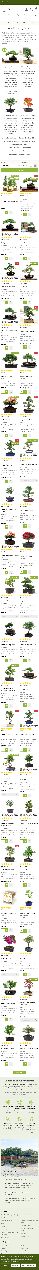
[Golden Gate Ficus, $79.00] (10, 762)
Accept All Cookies (28, 1265)
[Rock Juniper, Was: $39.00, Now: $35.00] (29, 183)
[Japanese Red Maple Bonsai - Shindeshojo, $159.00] (29, 987)
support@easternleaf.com (17, 1179)
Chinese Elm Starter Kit (8, 287)
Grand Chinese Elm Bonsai (27, 510)
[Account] (27, 9)
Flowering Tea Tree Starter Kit (29, 734)
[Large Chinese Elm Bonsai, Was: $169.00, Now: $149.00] (29, 404)
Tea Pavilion (4, 1254)
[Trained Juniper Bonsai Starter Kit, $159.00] (29, 808)
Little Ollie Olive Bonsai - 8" (28, 645)
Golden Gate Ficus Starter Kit (28, 465)
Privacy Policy (32, 1092)
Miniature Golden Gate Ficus (9, 734)
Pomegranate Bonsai (7, 1048)
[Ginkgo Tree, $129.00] (29, 854)
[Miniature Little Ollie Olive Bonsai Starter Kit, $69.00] (10, 808)
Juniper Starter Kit (25, 243)
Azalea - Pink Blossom (7, 420)
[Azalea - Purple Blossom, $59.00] (10, 943)
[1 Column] (31, 166)
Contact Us (4, 1226)
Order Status (5, 1229)
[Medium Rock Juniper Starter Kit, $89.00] (10, 315)
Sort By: (3, 162)
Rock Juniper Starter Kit (8, 243)
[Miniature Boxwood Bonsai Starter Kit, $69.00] (29, 762)
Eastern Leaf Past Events (28, 1215)
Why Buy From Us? (6, 1220)
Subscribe (23, 1254)
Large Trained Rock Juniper (28, 601)
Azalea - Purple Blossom (8, 959)
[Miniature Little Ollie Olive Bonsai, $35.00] (10, 494)
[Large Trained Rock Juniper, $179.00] (29, 585)
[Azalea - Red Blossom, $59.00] (29, 540)
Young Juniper (24, 689)
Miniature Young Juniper (8, 645)
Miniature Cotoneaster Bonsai (29, 1048)
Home (3, 23)
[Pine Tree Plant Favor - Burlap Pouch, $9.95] (10, 183)
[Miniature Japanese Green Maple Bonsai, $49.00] (29, 898)
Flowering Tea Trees (11, 141)
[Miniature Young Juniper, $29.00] (10, 629)
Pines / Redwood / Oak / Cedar (20, 148)
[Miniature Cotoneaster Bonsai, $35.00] (29, 1033)
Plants (3, 1248)
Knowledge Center (26, 1251)
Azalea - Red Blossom (26, 556)
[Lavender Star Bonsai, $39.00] (10, 585)
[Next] (7, 2)
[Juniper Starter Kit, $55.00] (29, 227)
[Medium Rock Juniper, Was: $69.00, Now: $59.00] (29, 361)
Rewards (23, 1233)
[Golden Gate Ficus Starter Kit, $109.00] (29, 448)
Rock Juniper (23, 199)
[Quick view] (11, 212)
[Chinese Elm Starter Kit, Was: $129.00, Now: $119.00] (10, 271)
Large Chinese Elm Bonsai (27, 420)
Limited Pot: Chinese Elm (27, 331)
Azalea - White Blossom (8, 1004)
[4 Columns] (35, 166)
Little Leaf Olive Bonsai (8, 869)
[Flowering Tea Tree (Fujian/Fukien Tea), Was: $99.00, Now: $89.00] (10, 448)
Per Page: (24, 162)
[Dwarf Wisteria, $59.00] (29, 943)
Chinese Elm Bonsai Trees (28, 138)
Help (2, 1223)
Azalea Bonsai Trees (19, 151)
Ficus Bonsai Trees (28, 141)
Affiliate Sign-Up (25, 1236)
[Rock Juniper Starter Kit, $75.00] (10, 227)
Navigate (5, 1211)
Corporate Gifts (25, 1226)
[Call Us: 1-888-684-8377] (31, 9)
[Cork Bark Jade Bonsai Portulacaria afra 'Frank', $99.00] (10, 673)
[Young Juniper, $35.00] (29, 673)
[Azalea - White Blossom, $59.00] (10, 987)
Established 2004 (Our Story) (9, 1215)
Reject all (15, 1265)
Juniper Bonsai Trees (9, 138)
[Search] (35, 15)
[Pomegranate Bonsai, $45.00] (10, 1033)
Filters (21, 170)
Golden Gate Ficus (6, 779)
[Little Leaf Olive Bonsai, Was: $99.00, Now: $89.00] (10, 854)
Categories (5, 1241)
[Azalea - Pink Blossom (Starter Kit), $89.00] (10, 540)
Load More (19, 1072)
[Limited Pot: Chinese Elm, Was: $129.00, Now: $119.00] (29, 315)
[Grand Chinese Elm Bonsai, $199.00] (29, 494)
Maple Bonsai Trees (19, 144)
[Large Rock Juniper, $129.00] (10, 361)
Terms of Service (19, 1094)
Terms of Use (5, 1237)
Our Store (4, 1218)
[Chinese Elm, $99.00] (29, 271)
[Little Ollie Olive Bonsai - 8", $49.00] (29, 629)
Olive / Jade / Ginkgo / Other (19, 154)
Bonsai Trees (5, 1245)
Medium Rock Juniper (26, 376)
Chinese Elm (23, 287)
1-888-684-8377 (14, 1177)
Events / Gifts (24, 1248)
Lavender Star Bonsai (7, 601)
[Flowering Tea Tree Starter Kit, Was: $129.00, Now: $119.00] (29, 719)
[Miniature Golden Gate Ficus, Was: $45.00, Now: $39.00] (10, 719)
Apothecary (24, 1245)
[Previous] (3, 2)
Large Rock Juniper (6, 376)
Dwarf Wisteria (24, 959)
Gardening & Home (6, 1251)
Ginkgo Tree (23, 869)
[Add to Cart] (6, 930)
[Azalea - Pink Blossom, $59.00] (10, 404)
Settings (5, 1265)
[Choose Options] (6, 212)
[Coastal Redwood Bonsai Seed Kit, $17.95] (10, 898)
